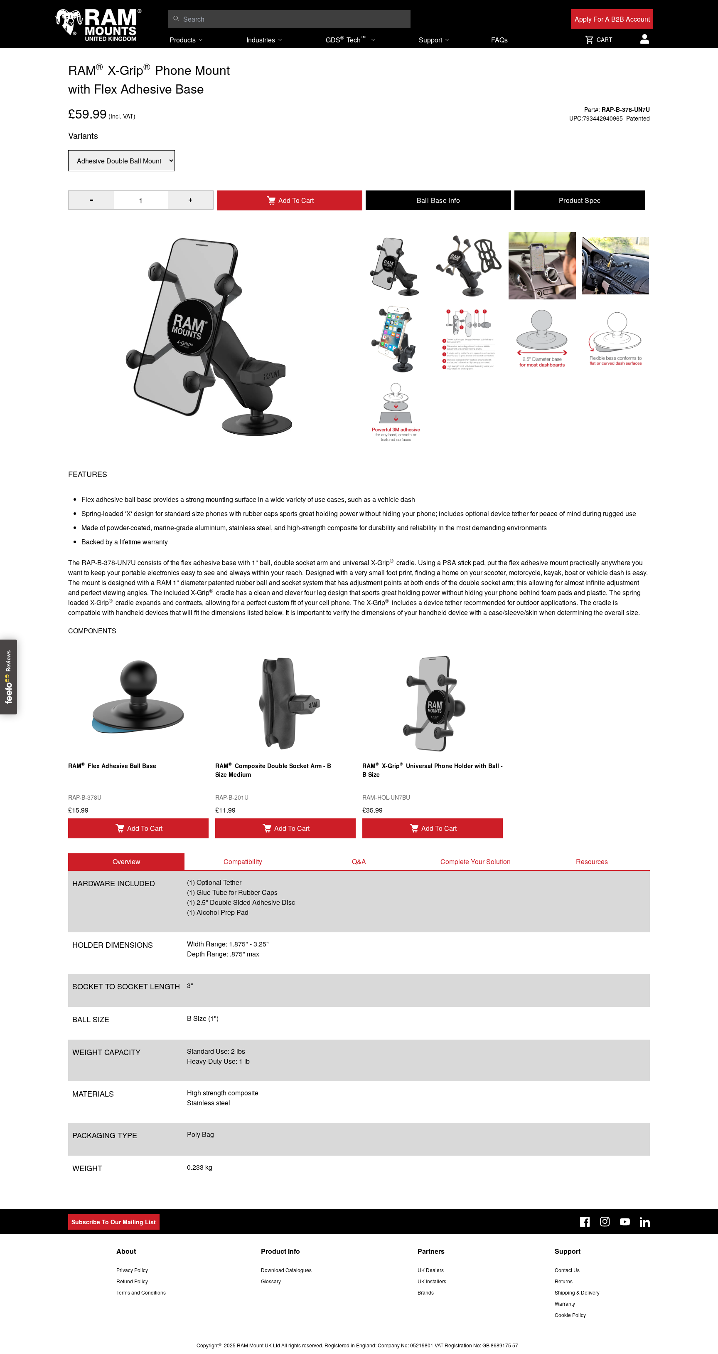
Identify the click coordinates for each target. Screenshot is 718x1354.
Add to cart (144, 828)
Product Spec (580, 200)
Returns (564, 1281)
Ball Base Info (438, 200)
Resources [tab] (592, 861)
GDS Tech (346, 39)
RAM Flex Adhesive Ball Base (112, 765)
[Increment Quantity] (91, 200)
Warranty (565, 1303)
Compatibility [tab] (243, 861)
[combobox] (294, 19)
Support (430, 39)
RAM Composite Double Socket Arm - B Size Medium (273, 769)
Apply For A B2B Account (612, 19)
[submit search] (176, 18)
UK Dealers (431, 1269)
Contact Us (567, 1269)
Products (183, 39)
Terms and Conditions (141, 1292)
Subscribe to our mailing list (113, 1222)
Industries (260, 39)
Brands (426, 1292)
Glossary (271, 1281)
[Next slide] (634, 677)
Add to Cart (296, 200)
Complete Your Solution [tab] (475, 861)
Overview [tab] (126, 861)
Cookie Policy (570, 1314)
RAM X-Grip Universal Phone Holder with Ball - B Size (432, 769)
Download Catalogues (286, 1269)
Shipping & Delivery (577, 1292)
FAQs (499, 39)
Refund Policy (132, 1281)
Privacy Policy (132, 1269)
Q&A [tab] (359, 861)
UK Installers (432, 1281)
